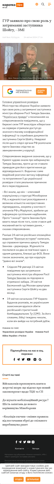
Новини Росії (42, 331)
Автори (35, 448)
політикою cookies (43, 473)
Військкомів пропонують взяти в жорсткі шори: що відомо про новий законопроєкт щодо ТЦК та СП (26, 388)
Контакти (19, 448)
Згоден (18, 479)
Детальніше (33, 479)
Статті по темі (11, 375)
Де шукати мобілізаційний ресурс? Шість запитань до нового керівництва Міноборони (25, 404)
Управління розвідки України (17, 331)
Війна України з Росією (14, 335)
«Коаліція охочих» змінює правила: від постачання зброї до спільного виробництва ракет (25, 421)
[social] (14, 359)
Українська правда (15, 116)
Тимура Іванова (16, 278)
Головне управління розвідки (20, 102)
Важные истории (25, 238)
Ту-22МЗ (35, 313)
